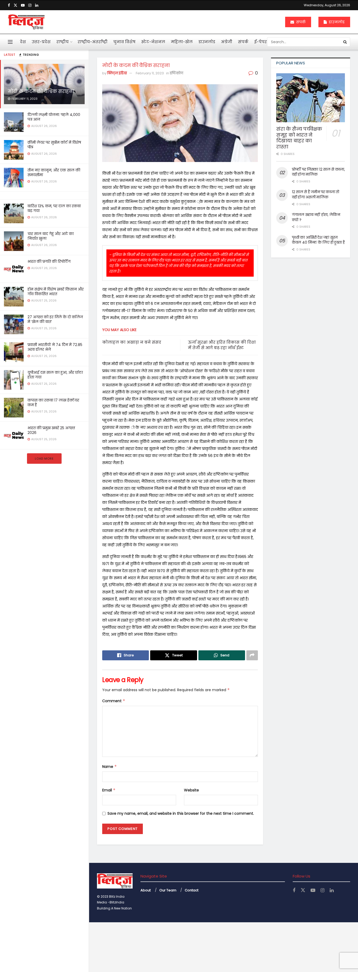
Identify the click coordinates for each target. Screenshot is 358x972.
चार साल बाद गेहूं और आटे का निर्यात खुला (51, 236)
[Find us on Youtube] (23, 5)
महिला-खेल (182, 41)
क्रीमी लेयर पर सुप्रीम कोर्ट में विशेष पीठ (54, 145)
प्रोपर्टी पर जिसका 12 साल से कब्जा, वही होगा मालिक (318, 172)
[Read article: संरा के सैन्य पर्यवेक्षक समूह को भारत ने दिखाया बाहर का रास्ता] (310, 97)
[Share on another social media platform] (252, 655)
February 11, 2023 (150, 73)
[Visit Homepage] (26, 22)
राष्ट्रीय (62, 41)
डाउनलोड (336, 22)
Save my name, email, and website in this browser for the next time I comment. (180, 813)
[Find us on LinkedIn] (36, 5)
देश (23, 41)
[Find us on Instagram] (29, 5)
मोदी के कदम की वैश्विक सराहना (41, 91)
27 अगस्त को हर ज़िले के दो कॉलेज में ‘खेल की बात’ (55, 319)
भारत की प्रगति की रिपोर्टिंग (49, 261)
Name (109, 766)
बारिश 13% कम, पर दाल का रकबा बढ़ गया (54, 208)
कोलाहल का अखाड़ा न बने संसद (131, 342)
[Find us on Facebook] (9, 5)
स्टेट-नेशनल (153, 41)
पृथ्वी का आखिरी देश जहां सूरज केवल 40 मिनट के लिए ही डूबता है (318, 240)
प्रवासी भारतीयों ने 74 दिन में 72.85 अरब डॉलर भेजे (55, 347)
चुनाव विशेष (124, 41)
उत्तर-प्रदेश (41, 41)
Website (191, 790)
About (145, 890)
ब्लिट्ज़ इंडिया (117, 73)
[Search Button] (345, 42)
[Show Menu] (10, 42)
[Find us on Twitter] (15, 5)
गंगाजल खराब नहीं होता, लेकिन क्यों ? (316, 217)
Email (109, 790)
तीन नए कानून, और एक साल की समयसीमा (54, 172)
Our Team (167, 890)
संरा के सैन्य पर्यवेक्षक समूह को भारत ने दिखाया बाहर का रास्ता (299, 138)
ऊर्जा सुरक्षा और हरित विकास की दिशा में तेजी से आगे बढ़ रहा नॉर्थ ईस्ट (222, 344)
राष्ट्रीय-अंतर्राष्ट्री (92, 41)
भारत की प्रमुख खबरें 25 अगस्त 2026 (51, 430)
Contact (191, 890)
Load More (44, 458)
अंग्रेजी (226, 41)
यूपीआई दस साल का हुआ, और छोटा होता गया (55, 375)
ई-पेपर (260, 41)
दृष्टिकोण (176, 73)
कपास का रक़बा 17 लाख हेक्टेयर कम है (53, 402)
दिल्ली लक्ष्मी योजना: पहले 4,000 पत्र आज (54, 117)
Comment (113, 700)
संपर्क (300, 22)
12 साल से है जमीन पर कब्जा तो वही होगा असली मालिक (315, 194)
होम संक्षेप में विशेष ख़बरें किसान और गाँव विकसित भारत (56, 292)
